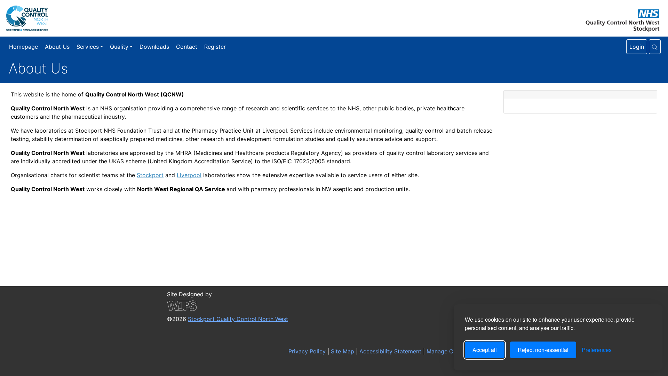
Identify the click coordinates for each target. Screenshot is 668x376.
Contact (186, 46)
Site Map (341, 351)
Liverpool (189, 175)
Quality (119, 46)
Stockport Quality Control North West (238, 318)
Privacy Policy (306, 351)
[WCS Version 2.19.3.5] (227, 305)
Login (636, 46)
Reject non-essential (543, 350)
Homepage (23, 46)
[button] (655, 46)
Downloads (154, 46)
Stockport (150, 175)
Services (88, 46)
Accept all (484, 350)
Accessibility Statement (389, 351)
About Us (57, 46)
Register (215, 46)
